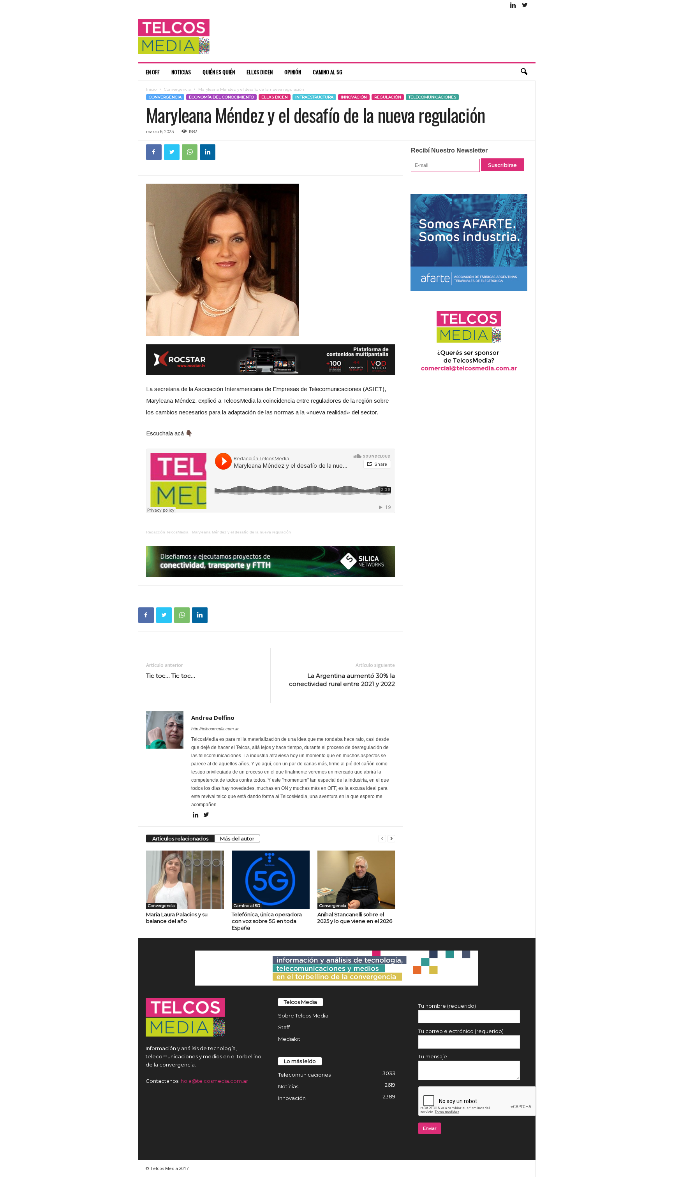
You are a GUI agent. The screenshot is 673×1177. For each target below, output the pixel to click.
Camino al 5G (327, 72)
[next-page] (391, 839)
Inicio (151, 89)
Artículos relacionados (180, 838)
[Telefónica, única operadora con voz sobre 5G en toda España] (271, 880)
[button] (523, 72)
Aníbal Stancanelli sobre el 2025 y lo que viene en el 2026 (354, 917)
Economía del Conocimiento (221, 97)
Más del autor (237, 838)
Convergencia (177, 89)
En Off (153, 72)
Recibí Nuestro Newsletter (449, 150)
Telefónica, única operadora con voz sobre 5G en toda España (267, 921)
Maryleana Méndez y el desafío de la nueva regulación (241, 532)
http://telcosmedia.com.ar (215, 728)
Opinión (292, 72)
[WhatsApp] (189, 152)
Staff (284, 1027)
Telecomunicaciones (432, 97)
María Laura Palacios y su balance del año (177, 917)
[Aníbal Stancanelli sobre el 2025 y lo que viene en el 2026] (356, 880)
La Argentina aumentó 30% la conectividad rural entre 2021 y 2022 (342, 680)
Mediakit (289, 1039)
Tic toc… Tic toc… (170, 675)
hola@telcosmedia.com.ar (214, 1081)
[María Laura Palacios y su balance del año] (185, 880)
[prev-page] (382, 839)
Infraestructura (314, 97)
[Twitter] (525, 5)
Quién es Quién (219, 72)
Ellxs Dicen (260, 72)
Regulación (387, 97)
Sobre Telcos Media (303, 1015)
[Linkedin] (513, 5)
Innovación (354, 97)
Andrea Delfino (212, 717)
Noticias (181, 72)
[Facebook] (154, 152)
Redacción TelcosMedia (167, 532)
